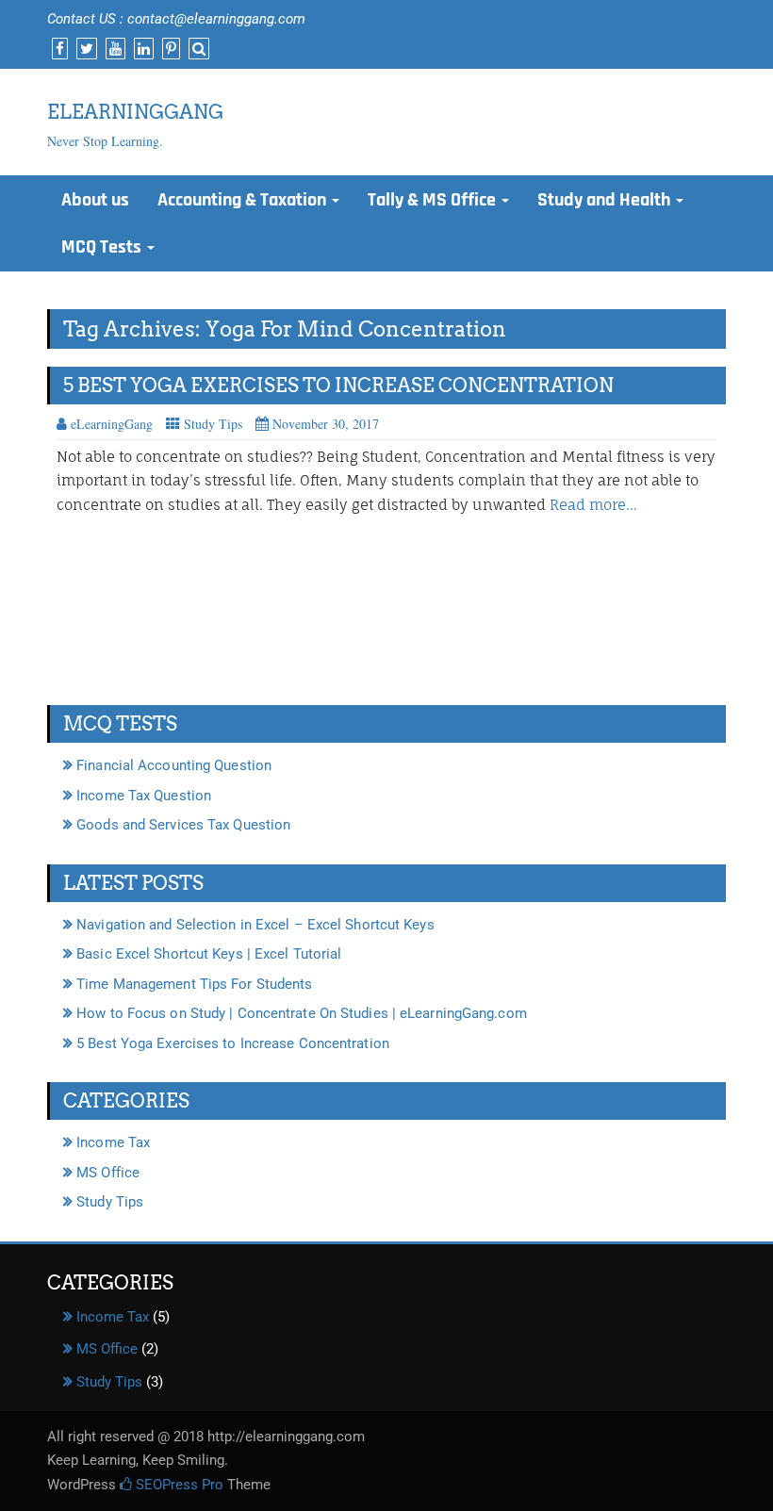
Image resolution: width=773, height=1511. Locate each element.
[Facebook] (57, 49)
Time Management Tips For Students (194, 984)
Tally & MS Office (434, 200)
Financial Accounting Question (173, 765)
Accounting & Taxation (243, 200)
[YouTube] (113, 49)
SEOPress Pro (177, 1484)
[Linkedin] (141, 49)
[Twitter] (84, 49)
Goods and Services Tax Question (183, 824)
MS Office (108, 1172)
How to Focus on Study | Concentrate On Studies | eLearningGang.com (301, 1013)
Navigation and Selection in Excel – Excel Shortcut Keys (255, 924)
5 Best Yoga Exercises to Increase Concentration (338, 385)
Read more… (593, 505)
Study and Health (605, 200)
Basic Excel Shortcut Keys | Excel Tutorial (208, 953)
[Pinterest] (168, 49)
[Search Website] (196, 49)
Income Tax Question (143, 795)
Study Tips (213, 424)
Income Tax (113, 1142)
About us (95, 200)
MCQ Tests (103, 247)
